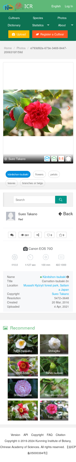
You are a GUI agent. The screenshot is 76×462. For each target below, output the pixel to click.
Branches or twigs (32, 183)
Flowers (39, 174)
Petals (54, 174)
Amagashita (22, 417)
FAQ (49, 435)
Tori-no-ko (54, 417)
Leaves (11, 183)
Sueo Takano (27, 214)
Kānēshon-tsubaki (18, 174)
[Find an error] (12, 235)
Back (67, 213)
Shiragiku (54, 351)
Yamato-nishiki (54, 395)
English (56, 6)
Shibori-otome (23, 395)
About (62, 25)
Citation (60, 435)
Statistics (38, 25)
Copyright (37, 435)
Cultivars (14, 18)
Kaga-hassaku (23, 351)
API (26, 435)
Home (8, 48)
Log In (69, 6)
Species (38, 18)
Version (15, 435)
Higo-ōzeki (23, 373)
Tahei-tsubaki (54, 373)
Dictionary (14, 25)
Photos (62, 18)
